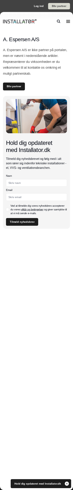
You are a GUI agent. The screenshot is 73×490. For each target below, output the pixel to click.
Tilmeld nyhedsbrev (22, 221)
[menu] (68, 21)
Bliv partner (59, 5)
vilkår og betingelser (32, 209)
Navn (9, 175)
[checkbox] (7, 209)
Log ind (39, 5)
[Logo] (19, 21)
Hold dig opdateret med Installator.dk (38, 483)
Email (9, 189)
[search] (58, 21)
